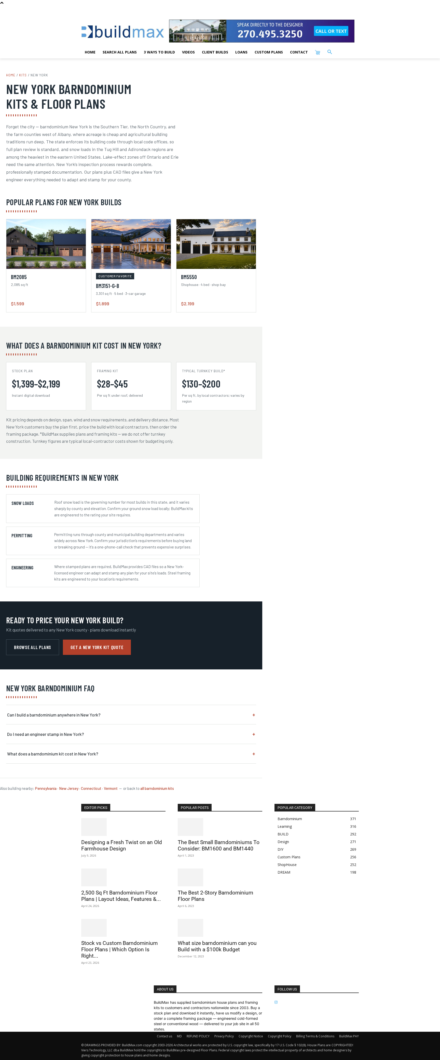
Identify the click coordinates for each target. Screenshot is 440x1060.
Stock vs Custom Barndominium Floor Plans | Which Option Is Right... (119, 949)
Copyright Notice (251, 1036)
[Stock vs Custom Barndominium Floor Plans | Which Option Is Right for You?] (123, 928)
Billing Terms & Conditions (315, 1036)
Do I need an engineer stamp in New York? (45, 734)
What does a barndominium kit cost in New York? (52, 753)
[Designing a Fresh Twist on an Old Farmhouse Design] (123, 827)
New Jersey (68, 788)
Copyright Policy (279, 1036)
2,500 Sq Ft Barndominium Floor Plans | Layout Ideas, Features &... (121, 896)
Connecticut (91, 788)
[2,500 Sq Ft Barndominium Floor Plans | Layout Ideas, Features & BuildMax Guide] (123, 877)
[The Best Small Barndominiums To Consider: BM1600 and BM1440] (220, 827)
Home (11, 75)
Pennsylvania (46, 788)
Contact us (164, 1036)
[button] (330, 52)
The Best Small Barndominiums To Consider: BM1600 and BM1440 (218, 845)
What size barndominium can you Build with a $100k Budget (217, 946)
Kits (23, 75)
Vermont (111, 788)
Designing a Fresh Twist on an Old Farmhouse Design (121, 845)
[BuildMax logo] (122, 31)
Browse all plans (32, 647)
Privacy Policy (224, 1036)
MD (179, 1036)
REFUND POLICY (198, 1036)
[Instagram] (276, 1002)
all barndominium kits (157, 788)
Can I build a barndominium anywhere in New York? (54, 714)
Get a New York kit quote (97, 647)
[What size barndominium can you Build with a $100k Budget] (220, 928)
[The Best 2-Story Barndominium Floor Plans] (220, 877)
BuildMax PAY (349, 1036)
